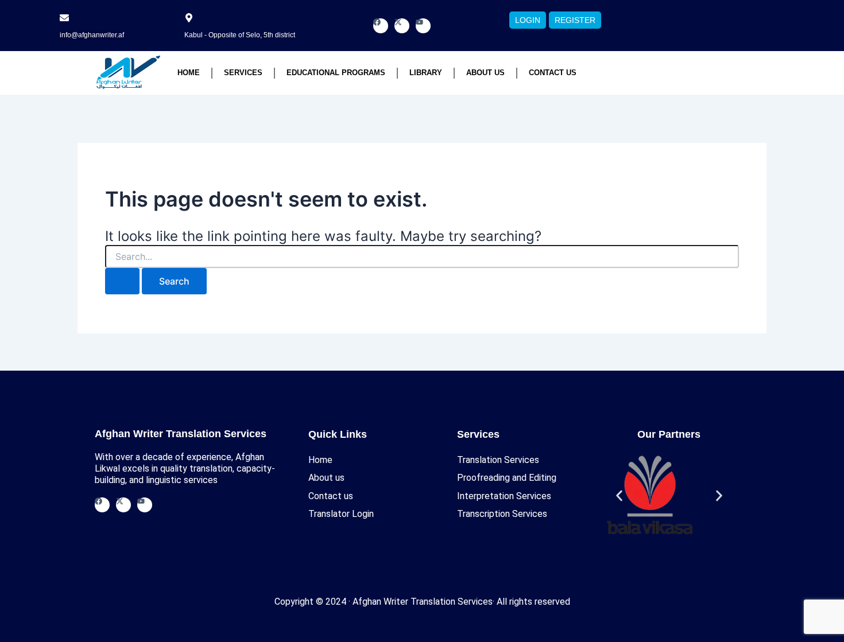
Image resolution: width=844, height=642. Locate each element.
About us (485, 72)
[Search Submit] (122, 281)
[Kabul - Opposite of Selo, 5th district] (188, 17)
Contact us (552, 72)
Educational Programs (336, 72)
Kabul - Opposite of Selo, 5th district (239, 35)
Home (188, 72)
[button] (619, 496)
